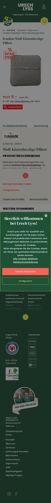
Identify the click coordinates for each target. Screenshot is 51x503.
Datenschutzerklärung (25, 262)
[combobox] (45, 215)
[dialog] (25, 251)
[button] (25, 281)
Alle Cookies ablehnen (25, 258)
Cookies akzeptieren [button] (25, 271)
